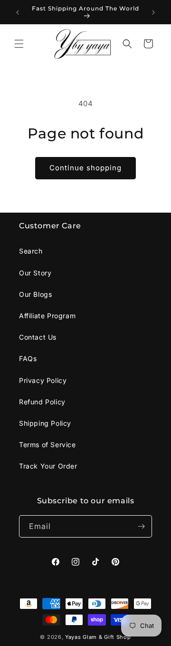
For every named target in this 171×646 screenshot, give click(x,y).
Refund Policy (42, 402)
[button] (19, 43)
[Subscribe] (141, 526)
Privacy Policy (42, 380)
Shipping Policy (45, 423)
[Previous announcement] (17, 12)
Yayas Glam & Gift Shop (98, 637)
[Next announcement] (153, 12)
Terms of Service (47, 444)
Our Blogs (35, 294)
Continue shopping (85, 167)
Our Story (35, 273)
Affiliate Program (47, 316)
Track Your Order (48, 466)
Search (31, 251)
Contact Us (38, 337)
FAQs (28, 358)
